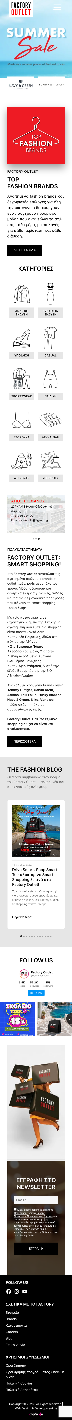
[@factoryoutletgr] (24, 974)
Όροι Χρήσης (21, 1213)
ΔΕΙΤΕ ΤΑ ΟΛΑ (24, 250)
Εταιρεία (12, 1312)
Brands (11, 1319)
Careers (12, 1332)
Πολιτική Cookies (19, 1383)
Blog (9, 1338)
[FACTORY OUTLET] (21, 8)
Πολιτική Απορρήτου (22, 1390)
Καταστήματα (16, 1325)
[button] (33, 539)
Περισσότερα (21, 917)
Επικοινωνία (15, 1345)
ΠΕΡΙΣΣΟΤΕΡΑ (24, 741)
